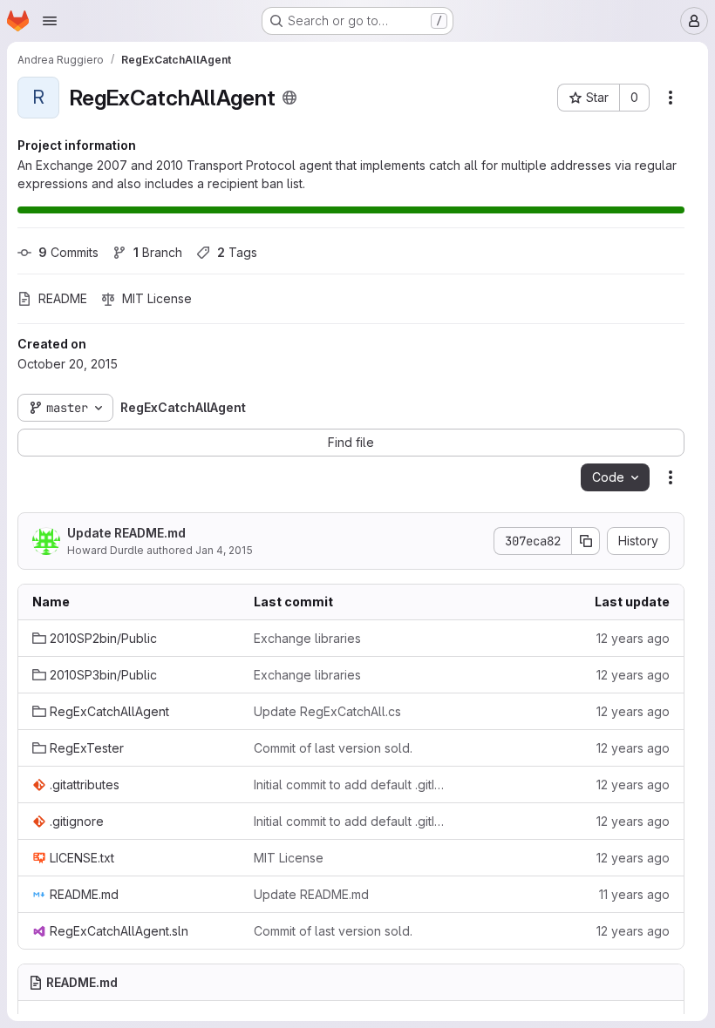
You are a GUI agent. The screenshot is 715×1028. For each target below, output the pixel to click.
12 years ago (633, 638)
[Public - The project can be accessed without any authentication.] (289, 98)
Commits (68, 252)
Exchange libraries (307, 638)
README (62, 298)
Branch (157, 252)
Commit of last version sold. (333, 748)
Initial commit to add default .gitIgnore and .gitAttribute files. (350, 784)
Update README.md (126, 532)
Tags (237, 252)
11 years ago (634, 894)
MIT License (288, 857)
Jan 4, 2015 (224, 550)
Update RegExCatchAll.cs (327, 711)
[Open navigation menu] (50, 21)
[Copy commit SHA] (586, 541)
